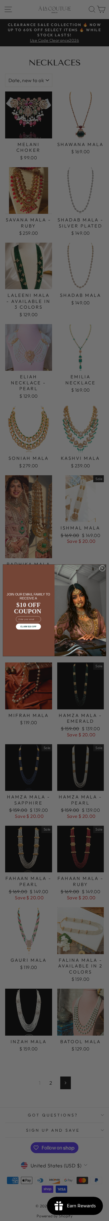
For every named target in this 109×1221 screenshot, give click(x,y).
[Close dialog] (102, 568)
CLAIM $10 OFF (28, 626)
